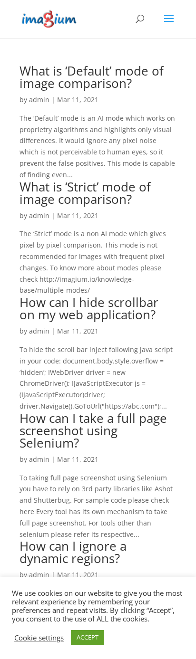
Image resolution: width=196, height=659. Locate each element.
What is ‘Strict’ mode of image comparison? (85, 193)
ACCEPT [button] (87, 637)
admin (39, 99)
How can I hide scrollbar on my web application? (89, 308)
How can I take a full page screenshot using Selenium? (93, 430)
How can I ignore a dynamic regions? (73, 552)
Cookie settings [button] (39, 637)
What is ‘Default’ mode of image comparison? (92, 77)
